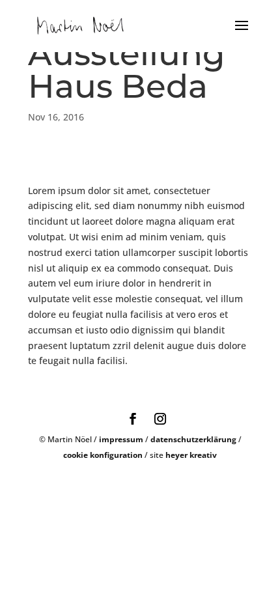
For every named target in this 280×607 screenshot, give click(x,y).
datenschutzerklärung (193, 439)
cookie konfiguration (103, 454)
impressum (121, 439)
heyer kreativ (191, 454)
